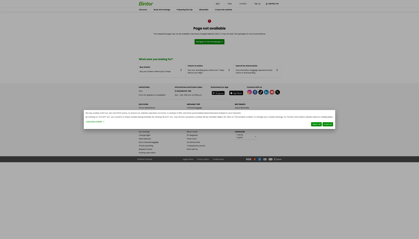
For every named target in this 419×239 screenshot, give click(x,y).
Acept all (328, 124)
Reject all (316, 124)
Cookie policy (327, 117)
